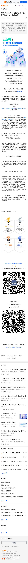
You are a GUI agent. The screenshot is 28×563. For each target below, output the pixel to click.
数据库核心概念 (5, 485)
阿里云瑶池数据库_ (5, 409)
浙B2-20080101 (16, 555)
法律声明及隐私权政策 (6, 552)
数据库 (20, 355)
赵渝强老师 (3, 383)
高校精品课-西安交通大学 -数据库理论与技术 (12, 497)
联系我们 (14, 543)
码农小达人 (3, 391)
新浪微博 (9, 538)
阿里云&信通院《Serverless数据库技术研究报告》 (13, 513)
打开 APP (23, 2)
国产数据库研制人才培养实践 (8, 510)
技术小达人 (3, 400)
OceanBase (9, 355)
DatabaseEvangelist (5, 426)
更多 (2, 501)
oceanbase (4, 529)
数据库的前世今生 (5, 482)
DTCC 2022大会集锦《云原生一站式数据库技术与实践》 (14, 515)
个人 (25, 9)
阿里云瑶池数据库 (5, 435)
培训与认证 (16, 546)
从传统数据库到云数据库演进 (8, 488)
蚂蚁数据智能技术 (5, 418)
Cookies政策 (14, 552)
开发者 (13, 358)
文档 (2, 546)
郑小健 (2, 374)
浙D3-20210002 (15, 557)
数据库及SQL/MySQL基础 (7, 494)
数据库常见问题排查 (6, 491)
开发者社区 (6, 546)
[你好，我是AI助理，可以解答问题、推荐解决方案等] (19, 5)
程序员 (15, 355)
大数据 (8, 358)
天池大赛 (11, 546)
